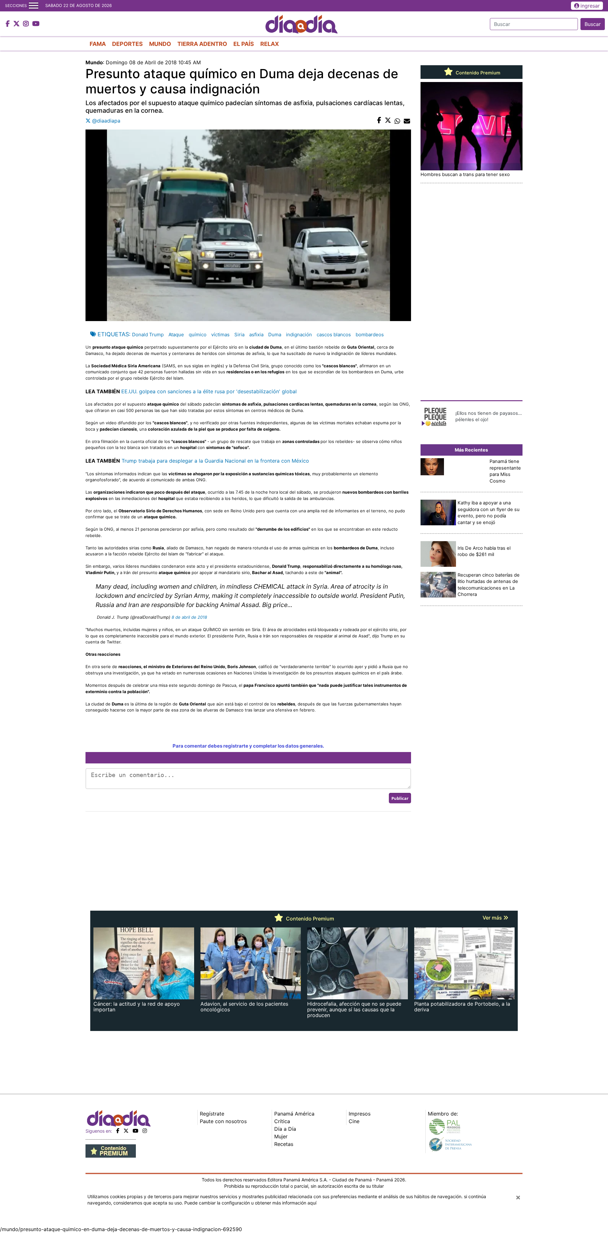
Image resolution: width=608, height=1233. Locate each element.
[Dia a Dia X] (17, 24)
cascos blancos (334, 335)
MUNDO (160, 44)
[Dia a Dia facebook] (8, 24)
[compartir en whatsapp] (397, 120)
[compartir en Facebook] (379, 120)
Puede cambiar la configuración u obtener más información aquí (250, 1202)
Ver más (493, 917)
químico (197, 335)
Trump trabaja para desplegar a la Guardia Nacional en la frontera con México (215, 461)
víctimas (220, 335)
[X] (126, 1131)
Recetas (283, 1144)
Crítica (282, 1121)
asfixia (256, 335)
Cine (354, 1121)
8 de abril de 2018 (189, 617)
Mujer (281, 1136)
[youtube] (135, 1131)
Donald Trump (148, 335)
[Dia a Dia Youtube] (36, 24)
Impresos (359, 1113)
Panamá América (294, 1113)
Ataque (176, 335)
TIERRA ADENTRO (202, 44)
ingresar (590, 6)
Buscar (593, 24)
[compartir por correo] (407, 120)
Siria (239, 335)
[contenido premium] (111, 1151)
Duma (274, 335)
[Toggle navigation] (33, 5)
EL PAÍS (243, 44)
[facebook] (117, 1131)
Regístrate (212, 1113)
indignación (299, 335)
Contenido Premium (477, 73)
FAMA (98, 44)
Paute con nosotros (223, 1121)
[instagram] (144, 1131)
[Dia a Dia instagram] (26, 24)
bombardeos (370, 335)
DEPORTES (127, 44)
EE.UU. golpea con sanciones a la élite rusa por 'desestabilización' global (209, 391)
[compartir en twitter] (388, 120)
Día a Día (285, 1129)
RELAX (269, 44)
